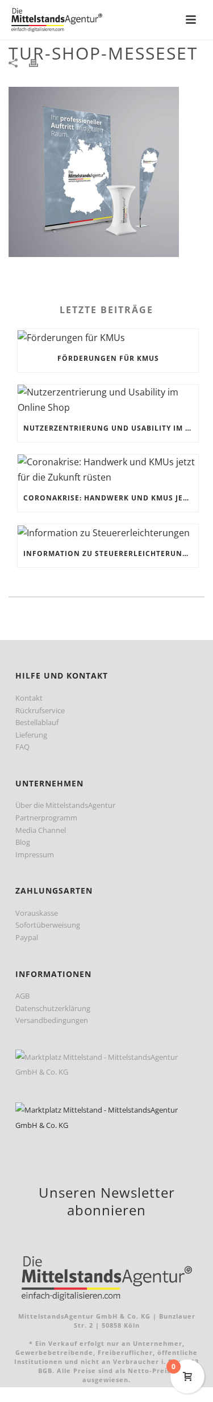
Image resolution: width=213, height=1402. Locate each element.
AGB (22, 996)
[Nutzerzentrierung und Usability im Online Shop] (108, 400)
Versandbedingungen (51, 1020)
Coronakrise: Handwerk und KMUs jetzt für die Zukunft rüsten (110, 498)
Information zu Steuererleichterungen (110, 553)
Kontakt (29, 698)
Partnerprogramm (46, 817)
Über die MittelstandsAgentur (65, 805)
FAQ (22, 747)
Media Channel (40, 830)
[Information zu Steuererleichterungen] (108, 532)
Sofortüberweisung (47, 925)
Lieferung (31, 735)
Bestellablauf (37, 722)
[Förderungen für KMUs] (108, 337)
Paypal (26, 937)
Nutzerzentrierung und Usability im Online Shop (110, 428)
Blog (22, 842)
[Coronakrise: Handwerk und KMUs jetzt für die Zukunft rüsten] (108, 469)
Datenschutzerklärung (52, 1008)
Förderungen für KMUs (108, 358)
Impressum (34, 854)
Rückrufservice (40, 710)
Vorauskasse (36, 913)
